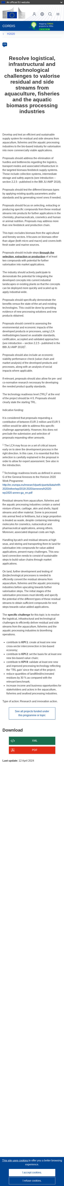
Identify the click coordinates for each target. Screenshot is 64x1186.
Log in (34, 14)
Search (50, 14)
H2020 (11, 33)
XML (34, 740)
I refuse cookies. (32, 1180)
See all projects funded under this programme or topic (32, 713)
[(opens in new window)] (13, 12)
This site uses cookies (15, 1160)
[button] (42, 14)
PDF (34, 750)
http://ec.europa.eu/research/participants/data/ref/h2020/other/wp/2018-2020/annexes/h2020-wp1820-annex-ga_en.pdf (31, 488)
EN (4, 44)
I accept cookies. (32, 1172)
